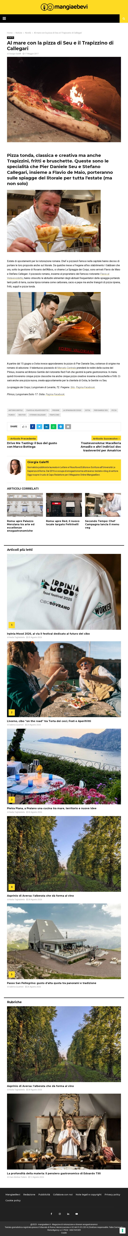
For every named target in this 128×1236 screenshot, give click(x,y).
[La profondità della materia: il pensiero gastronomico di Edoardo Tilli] (64, 1131)
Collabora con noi (63, 1194)
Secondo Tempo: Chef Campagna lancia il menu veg (102, 524)
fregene (55, 410)
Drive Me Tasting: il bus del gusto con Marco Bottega (32, 445)
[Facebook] (51, 1213)
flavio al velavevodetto (37, 410)
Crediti (64, 1233)
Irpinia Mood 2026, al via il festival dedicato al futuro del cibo (48, 633)
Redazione (29, 1194)
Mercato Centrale (66, 367)
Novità (10, 37)
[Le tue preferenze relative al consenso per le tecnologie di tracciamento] (123, 1231)
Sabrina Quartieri (16, 725)
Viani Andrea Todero (18, 1177)
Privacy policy (112, 1194)
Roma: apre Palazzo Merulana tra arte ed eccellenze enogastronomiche (20, 526)
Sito (73, 387)
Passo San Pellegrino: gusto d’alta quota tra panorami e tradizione (51, 983)
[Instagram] (59, 1213)
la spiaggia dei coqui (72, 410)
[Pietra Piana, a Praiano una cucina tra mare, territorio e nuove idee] (64, 767)
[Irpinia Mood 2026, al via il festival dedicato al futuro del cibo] (64, 592)
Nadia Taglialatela (17, 637)
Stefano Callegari (38, 415)
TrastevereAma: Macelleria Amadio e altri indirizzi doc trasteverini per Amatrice (101, 446)
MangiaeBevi (12, 1194)
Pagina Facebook (85, 387)
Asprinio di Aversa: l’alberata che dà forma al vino (40, 895)
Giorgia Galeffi (15, 54)
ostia (87, 410)
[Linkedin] (68, 1213)
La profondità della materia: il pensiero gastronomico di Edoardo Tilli (54, 1173)
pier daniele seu (101, 410)
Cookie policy (13, 1200)
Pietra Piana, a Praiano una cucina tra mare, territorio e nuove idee (51, 808)
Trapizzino (54, 415)
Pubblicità (44, 1194)
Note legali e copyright (88, 1194)
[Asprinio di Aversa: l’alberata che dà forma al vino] (64, 854)
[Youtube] (76, 1213)
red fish (22, 415)
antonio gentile (16, 410)
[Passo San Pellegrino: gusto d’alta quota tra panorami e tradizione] (64, 941)
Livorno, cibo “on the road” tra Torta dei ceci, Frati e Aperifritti (49, 721)
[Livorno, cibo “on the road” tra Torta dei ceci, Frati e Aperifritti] (64, 679)
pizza (114, 410)
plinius (12, 415)
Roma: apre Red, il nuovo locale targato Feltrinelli (62, 523)
